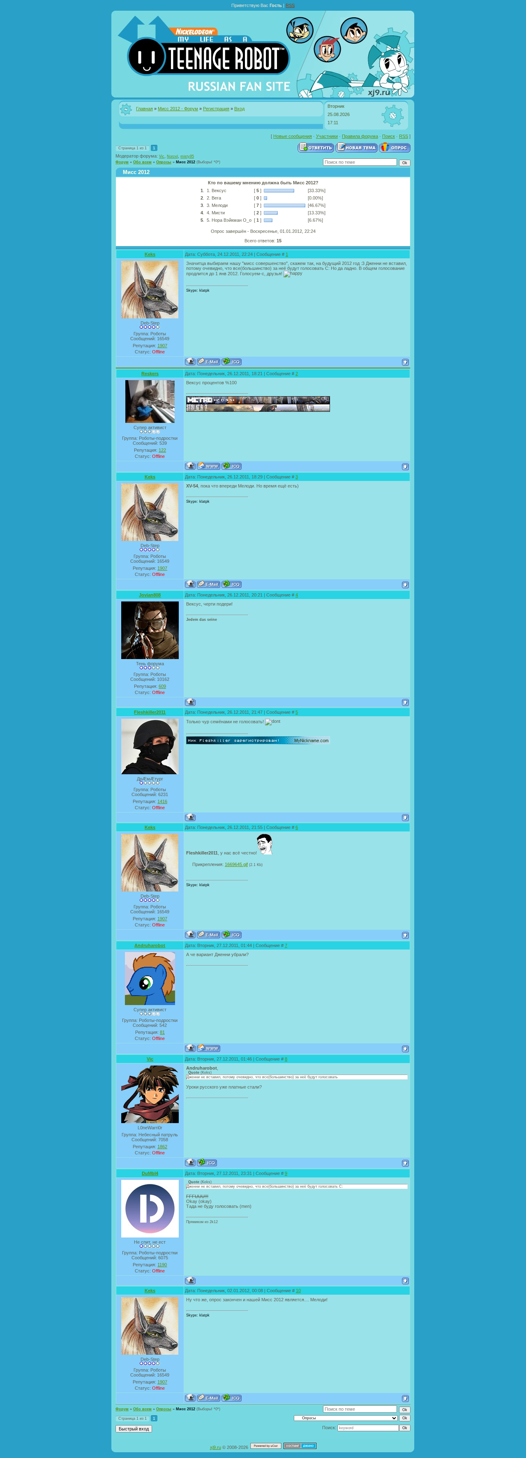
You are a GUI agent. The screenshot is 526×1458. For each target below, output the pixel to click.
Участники (327, 136)
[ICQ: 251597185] (207, 1162)
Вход (239, 108)
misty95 (187, 156)
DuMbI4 (150, 1173)
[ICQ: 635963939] (231, 361)
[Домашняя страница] (208, 466)
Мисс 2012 (185, 162)
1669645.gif (236, 864)
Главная (144, 108)
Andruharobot (149, 945)
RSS (290, 5)
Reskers (150, 373)
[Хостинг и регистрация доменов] (300, 1447)
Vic (161, 156)
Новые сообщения (292, 136)
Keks (150, 254)
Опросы (163, 162)
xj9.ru (215, 1447)
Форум (122, 162)
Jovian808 (150, 594)
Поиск (388, 136)
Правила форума (360, 136)
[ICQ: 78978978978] (231, 466)
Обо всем (142, 162)
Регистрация (216, 108)
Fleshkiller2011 (150, 712)
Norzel (172, 156)
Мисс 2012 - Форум (178, 108)
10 (298, 1290)
